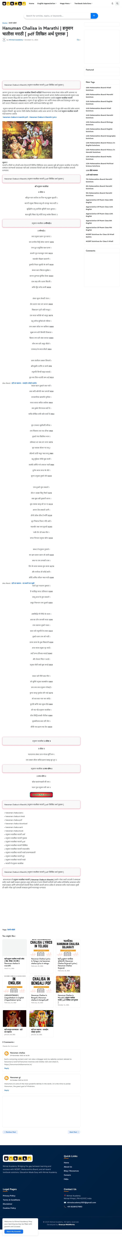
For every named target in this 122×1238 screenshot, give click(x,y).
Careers (67, 1175)
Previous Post (11, 1132)
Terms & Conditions (11, 1200)
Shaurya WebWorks (66, 1224)
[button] (112, 3)
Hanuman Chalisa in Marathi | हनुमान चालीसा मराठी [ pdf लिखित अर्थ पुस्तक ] (68, 998)
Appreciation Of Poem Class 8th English (99, 222)
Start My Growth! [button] (14, 1232)
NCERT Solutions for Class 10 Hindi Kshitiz (100, 235)
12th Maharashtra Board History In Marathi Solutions (100, 151)
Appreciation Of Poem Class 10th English (99, 201)
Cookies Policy (9, 1208)
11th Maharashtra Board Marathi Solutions (99, 116)
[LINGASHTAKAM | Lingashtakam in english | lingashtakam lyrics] (15, 984)
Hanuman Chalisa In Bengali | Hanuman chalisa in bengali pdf (39, 997)
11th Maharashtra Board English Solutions (99, 102)
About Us (68, 1167)
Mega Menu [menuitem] (65, 3)
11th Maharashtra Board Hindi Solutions (98, 109)
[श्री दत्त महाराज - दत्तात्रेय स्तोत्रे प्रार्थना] (41, 1018)
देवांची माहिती (12, 23)
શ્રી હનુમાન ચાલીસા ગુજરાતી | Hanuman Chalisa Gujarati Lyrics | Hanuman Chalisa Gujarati (67, 963)
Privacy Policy (9, 1196)
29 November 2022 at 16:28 (19, 1055)
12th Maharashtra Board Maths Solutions (98, 158)
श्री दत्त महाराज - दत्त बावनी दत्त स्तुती (22, 583)
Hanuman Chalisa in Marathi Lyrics (43, 117)
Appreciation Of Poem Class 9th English (99, 229)
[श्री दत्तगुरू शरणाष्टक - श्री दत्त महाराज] (15, 1018)
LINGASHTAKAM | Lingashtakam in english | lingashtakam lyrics (14, 997)
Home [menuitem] (31, 3)
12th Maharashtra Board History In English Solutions (100, 144)
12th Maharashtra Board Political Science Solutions (99, 165)
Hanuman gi (15, 1077)
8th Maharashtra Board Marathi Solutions (99, 187)
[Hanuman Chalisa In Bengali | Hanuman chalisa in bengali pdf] (41, 984)
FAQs (66, 1179)
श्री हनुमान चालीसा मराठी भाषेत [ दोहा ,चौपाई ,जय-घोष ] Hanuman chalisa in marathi (14, 962)
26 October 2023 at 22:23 (19, 1080)
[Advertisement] (41, 61)
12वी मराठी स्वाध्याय (92, 175)
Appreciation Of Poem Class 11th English (99, 208)
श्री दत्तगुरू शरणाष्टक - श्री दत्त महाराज (13, 1030)
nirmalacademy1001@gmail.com (81, 1202)
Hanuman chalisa (17, 1052)
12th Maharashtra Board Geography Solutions (101, 137)
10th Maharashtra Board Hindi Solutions (98, 89)
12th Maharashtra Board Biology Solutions (99, 123)
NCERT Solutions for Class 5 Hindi (99, 241)
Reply (6, 1068)
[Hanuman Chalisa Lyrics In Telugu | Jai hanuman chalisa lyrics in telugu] (41, 947)
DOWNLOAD (41, 794)
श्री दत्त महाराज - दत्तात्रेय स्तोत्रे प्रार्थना (24, 383)
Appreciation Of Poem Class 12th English (99, 215)
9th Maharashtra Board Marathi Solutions (99, 194)
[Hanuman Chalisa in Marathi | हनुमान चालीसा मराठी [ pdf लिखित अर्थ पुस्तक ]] (68, 984)
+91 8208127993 (74, 1207)
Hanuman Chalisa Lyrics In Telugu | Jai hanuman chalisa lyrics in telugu (40, 961)
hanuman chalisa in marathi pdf (15, 117)
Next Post (73, 1132)
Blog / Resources (71, 1171)
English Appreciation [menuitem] (46, 3)
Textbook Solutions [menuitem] (82, 3)
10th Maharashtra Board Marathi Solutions (99, 96)
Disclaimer (7, 1204)
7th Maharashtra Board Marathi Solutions (99, 180)
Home (4, 23)
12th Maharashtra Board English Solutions (99, 130)
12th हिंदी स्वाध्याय (92, 170)
